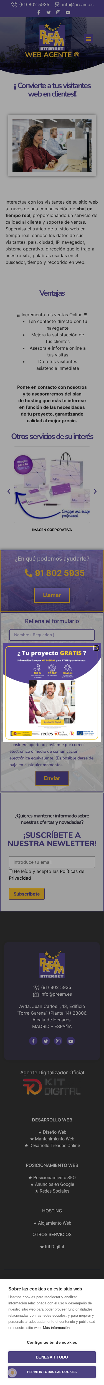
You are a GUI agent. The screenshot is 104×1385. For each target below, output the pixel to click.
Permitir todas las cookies (52, 1372)
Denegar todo (52, 1357)
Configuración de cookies (52, 1342)
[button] (96, 648)
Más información (56, 1328)
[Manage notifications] (12, 1372)
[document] (52, 692)
